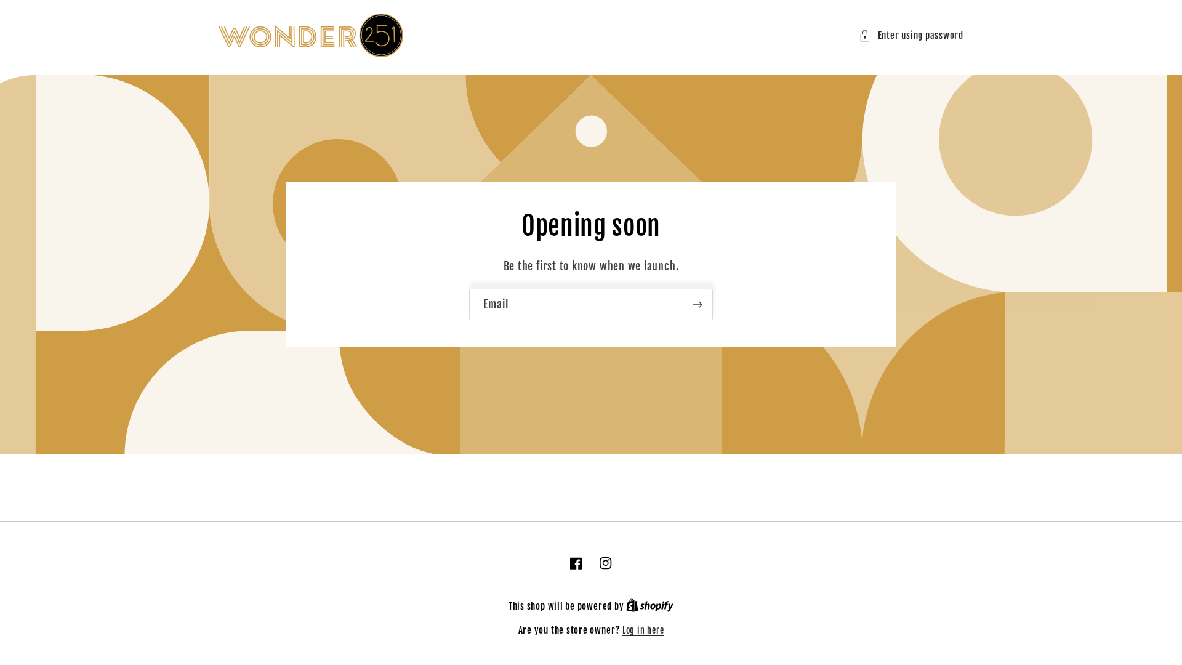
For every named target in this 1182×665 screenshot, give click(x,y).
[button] (911, 35)
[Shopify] (649, 606)
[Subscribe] (697, 305)
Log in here (643, 630)
